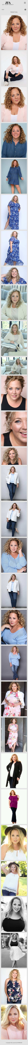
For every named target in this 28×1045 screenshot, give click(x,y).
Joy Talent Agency (10, 3)
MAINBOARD (19, 1042)
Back (3, 9)
